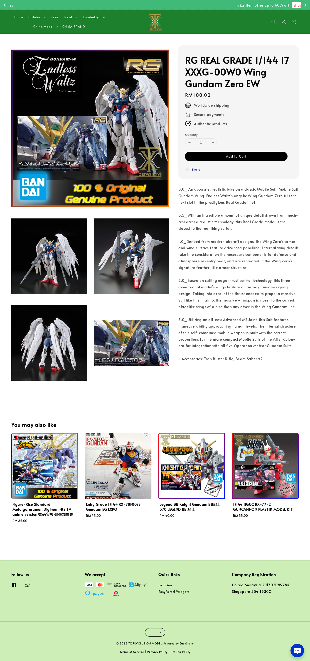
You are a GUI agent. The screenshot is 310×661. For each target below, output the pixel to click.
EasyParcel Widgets (173, 591)
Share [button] (196, 169)
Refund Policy (180, 652)
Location (70, 17)
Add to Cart (236, 156)
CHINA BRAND (73, 26)
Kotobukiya (92, 17)
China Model (43, 27)
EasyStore (187, 643)
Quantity (191, 135)
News (54, 17)
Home (18, 17)
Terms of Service (132, 652)
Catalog (34, 17)
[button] (274, 22)
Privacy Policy (157, 652)
